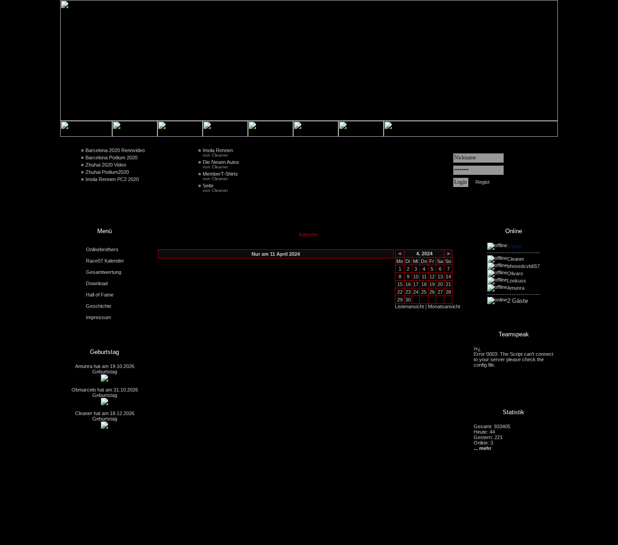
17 (415, 284)
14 (448, 276)
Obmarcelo (83, 389)
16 (408, 284)
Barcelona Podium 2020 (112, 157)
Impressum (98, 317)
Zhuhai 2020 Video (106, 164)
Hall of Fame (100, 294)
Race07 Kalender (105, 260)
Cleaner (83, 413)
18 (424, 284)
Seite (215, 188)
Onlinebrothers (102, 249)
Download (97, 283)
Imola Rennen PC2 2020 (112, 179)
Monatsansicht (444, 306)
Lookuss (516, 280)
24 (415, 292)
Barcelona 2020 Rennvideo (115, 150)
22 (400, 292)
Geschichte (98, 306)
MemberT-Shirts (220, 176)
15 (400, 284)
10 (415, 276)
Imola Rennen (218, 153)
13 (440, 276)
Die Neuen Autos (221, 164)
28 (448, 292)
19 (432, 284)
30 (408, 299)
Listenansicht (409, 306)
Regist (482, 182)
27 (440, 292)
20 (440, 284)
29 (400, 299)
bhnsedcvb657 (523, 266)
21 (448, 284)
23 (408, 292)
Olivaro (515, 273)
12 (432, 276)
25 (424, 292)
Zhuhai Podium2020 (107, 172)
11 (424, 276)
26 (432, 292)
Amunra (83, 366)
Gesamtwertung (103, 272)
